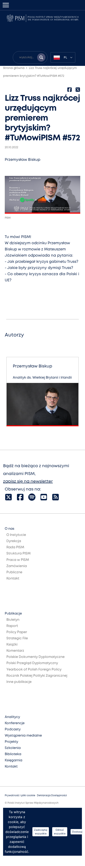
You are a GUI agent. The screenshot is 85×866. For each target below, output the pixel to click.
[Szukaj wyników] (41, 57)
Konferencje (15, 723)
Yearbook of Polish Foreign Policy (33, 669)
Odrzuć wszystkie (60, 831)
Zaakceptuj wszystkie (40, 831)
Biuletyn (12, 619)
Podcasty (13, 729)
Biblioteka (13, 754)
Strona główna (14, 68)
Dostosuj (77, 831)
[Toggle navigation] (6, 5)
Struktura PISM (18, 553)
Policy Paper (16, 632)
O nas (9, 528)
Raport (12, 626)
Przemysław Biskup (22, 159)
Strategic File (17, 638)
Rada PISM (15, 547)
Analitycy (12, 717)
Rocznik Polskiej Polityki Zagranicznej (36, 675)
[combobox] (63, 57)
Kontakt (12, 578)
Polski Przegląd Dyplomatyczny (32, 663)
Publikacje (13, 613)
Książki (12, 644)
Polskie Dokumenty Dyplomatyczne (35, 657)
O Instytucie (16, 535)
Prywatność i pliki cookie (20, 795)
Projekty (11, 741)
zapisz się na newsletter (28, 481)
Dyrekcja (13, 541)
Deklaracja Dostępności (52, 795)
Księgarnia (13, 760)
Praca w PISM (17, 560)
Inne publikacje (19, 682)
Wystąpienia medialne (23, 735)
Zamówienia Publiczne (16, 569)
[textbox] (63, 57)
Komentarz (15, 650)
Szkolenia (13, 748)
